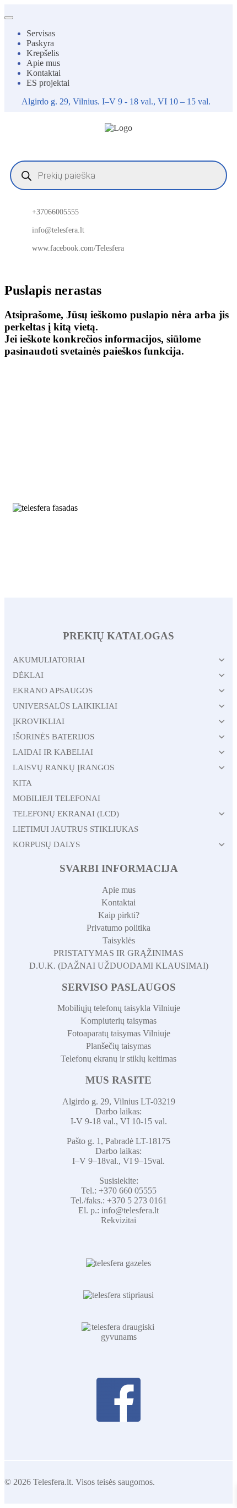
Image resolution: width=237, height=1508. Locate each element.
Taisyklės (119, 940)
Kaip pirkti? (118, 915)
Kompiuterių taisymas (118, 1020)
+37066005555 (55, 212)
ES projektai (47, 82)
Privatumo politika (118, 927)
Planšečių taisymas (118, 1046)
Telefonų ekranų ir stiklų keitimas (118, 1058)
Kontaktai (43, 73)
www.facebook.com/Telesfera (78, 248)
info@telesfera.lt (58, 230)
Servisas (40, 33)
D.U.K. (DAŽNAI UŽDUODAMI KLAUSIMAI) (118, 965)
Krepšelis (42, 53)
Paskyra (40, 43)
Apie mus (43, 63)
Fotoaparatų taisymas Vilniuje (118, 1033)
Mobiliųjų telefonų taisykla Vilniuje (118, 1008)
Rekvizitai (118, 1220)
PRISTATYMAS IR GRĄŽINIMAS (118, 953)
